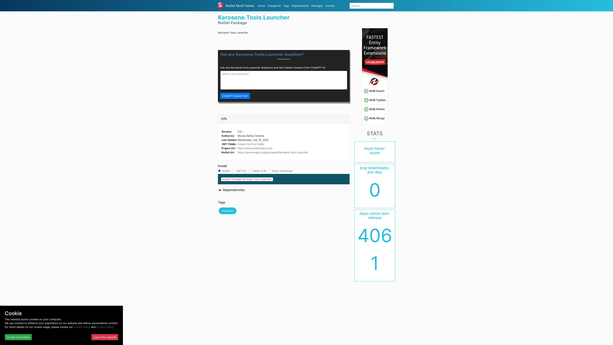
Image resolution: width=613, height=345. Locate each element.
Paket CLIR (259, 170)
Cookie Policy (82, 327)
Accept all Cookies (18, 337)
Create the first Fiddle (251, 144)
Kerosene (227, 210)
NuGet (226, 170)
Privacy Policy (105, 327)
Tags (286, 5)
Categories (274, 5)
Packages (317, 5)
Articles (330, 5)
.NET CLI (241, 170)
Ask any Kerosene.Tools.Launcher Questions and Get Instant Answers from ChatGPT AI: (272, 67)
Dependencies (300, 5)
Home (261, 5)
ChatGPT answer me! (235, 95)
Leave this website (105, 337)
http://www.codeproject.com (255, 148)
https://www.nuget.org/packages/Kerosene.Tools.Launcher (273, 152)
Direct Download (282, 170)
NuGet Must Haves (239, 6)
